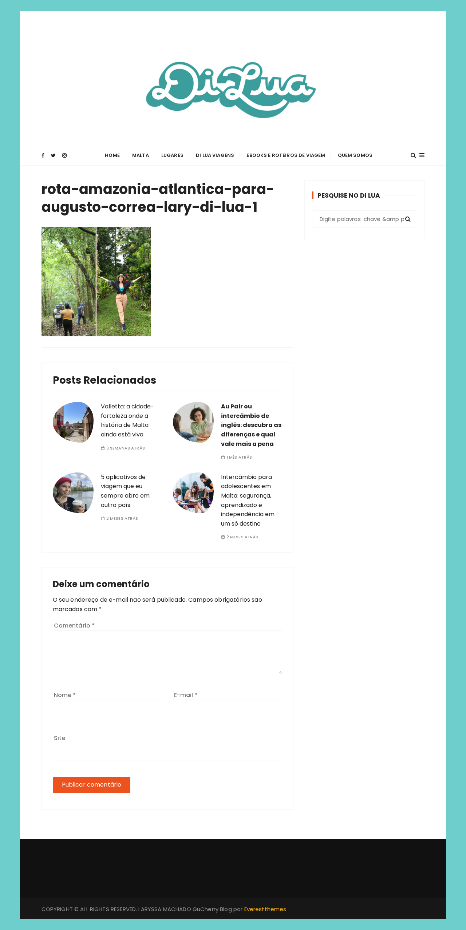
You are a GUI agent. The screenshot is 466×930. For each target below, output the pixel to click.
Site (60, 738)
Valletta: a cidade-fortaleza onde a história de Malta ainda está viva (127, 420)
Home (112, 155)
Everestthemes (265, 909)
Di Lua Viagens (215, 155)
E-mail (186, 695)
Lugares (172, 155)
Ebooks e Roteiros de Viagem (285, 155)
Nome (65, 695)
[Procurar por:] (364, 219)
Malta (140, 155)
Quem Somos (355, 155)
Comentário (74, 625)
